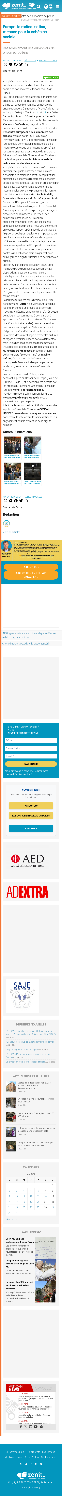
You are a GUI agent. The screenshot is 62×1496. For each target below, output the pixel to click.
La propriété (34, 1452)
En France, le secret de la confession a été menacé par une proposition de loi (36, 1129)
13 (38, 1196)
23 (9, 1207)
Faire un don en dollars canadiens (31, 574)
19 (31, 1202)
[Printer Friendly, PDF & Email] (51, 77)
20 (38, 1202)
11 (24, 1196)
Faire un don (31, 566)
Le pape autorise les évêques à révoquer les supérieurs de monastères (35, 1144)
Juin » (13, 1219)
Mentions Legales (13, 1457)
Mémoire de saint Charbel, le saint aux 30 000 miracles (36, 1114)
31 (16, 1213)
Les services (48, 1452)
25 (24, 1207)
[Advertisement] (31, 608)
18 (24, 1202)
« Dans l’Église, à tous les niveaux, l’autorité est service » (31, 1042)
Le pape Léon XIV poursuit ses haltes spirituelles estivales (19, 1285)
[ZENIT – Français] (17, 5)
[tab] (18, 1388)
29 (52, 1207)
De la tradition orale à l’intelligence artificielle (25, 1062)
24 (37, 112)
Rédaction (30, 60)
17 (16, 1202)
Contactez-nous (49, 1457)
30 (9, 1213)
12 (31, 1196)
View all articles (11, 532)
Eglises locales (11, 16)
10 (16, 1196)
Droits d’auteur (32, 1457)
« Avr (8, 1219)
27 (44, 112)
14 (45, 1196)
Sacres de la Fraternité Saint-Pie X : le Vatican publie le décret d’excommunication (34, 1086)
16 (9, 1202)
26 (31, 1207)
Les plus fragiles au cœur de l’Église (22, 1049)
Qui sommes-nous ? (16, 1452)
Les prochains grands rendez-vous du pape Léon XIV (20, 1263)
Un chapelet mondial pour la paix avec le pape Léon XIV (36, 1100)
